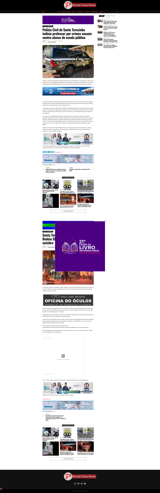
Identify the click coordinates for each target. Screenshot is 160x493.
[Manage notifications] (1, 489)
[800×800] (80, 271)
